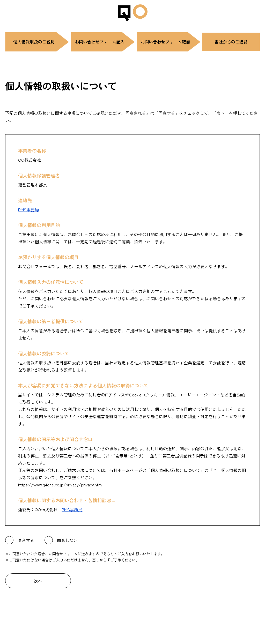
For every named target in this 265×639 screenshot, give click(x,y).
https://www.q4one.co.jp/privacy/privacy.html (60, 485)
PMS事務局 (28, 209)
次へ (38, 581)
